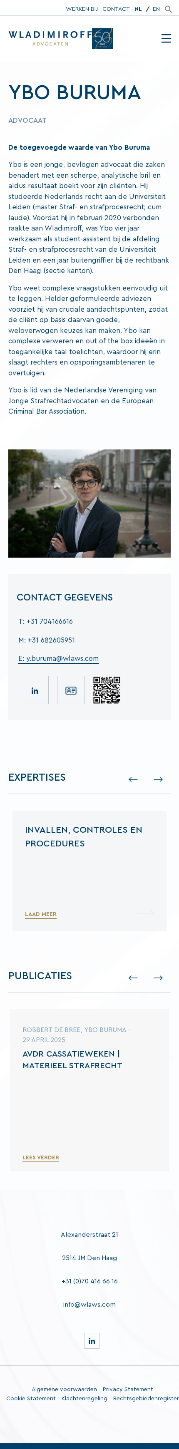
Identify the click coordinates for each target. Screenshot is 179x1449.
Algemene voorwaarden (64, 1389)
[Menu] (166, 38)
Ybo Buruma (105, 1030)
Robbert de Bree (51, 1030)
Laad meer (41, 914)
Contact (116, 9)
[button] (168, 9)
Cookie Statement (31, 1399)
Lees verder (40, 1158)
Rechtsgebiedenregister (146, 1399)
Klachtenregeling (84, 1399)
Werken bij (82, 9)
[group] (89, 871)
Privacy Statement (128, 1389)
